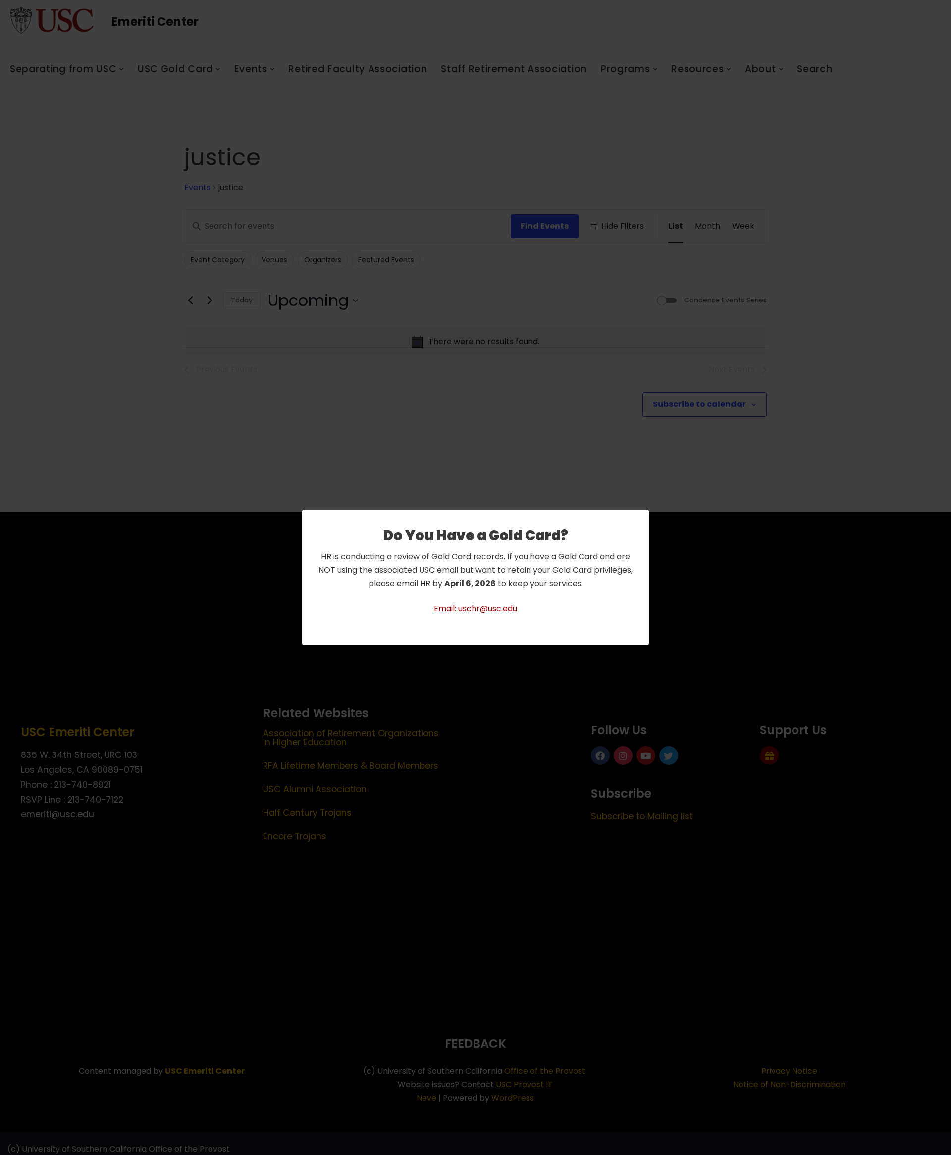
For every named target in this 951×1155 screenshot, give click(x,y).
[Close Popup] (642, 518)
